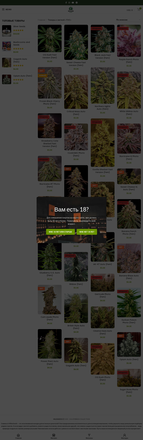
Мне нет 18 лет (86, 232)
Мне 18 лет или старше (60, 232)
